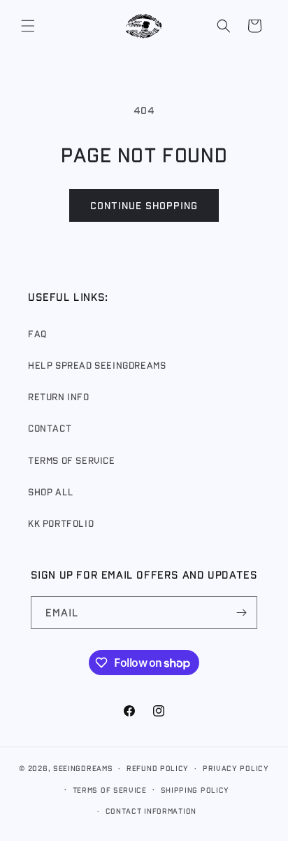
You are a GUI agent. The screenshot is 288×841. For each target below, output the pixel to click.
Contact (49, 428)
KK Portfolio (61, 523)
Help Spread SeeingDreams (97, 365)
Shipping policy (195, 789)
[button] (28, 25)
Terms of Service (71, 460)
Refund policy (158, 768)
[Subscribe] (241, 612)
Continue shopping (144, 205)
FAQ (37, 334)
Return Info (58, 397)
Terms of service (110, 789)
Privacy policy (236, 768)
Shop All (51, 492)
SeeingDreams (83, 768)
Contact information (151, 810)
